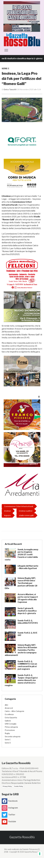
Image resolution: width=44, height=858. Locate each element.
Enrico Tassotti (10, 89)
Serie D (8, 743)
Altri (6, 705)
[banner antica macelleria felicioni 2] (22, 273)
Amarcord (9, 708)
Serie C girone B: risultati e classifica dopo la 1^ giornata (27, 611)
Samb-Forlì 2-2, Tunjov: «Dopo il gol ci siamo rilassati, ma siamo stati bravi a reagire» (21, 680)
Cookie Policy (18, 786)
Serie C (5, 68)
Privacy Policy (7, 786)
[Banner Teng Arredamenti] (22, 371)
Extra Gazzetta (11, 718)
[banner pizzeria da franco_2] (22, 414)
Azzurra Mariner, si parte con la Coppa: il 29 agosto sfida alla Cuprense (28, 598)
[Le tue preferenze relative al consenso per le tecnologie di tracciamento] (39, 853)
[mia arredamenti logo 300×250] (22, 484)
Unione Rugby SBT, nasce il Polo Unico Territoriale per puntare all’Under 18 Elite (21, 583)
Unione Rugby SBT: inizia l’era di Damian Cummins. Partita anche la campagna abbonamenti (21, 650)
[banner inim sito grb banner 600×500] (22, 16)
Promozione (10, 730)
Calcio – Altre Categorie (14, 711)
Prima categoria (11, 727)
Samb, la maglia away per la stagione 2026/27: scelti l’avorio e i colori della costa (21, 554)
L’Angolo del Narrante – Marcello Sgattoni (28, 567)
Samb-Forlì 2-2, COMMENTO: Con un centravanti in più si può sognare (27, 665)
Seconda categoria (12, 736)
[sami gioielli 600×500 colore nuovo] (22, 306)
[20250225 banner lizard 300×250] (22, 174)
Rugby (7, 733)
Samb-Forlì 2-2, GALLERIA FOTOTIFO (28, 621)
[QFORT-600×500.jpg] (22, 141)
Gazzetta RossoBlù (22, 837)
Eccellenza (9, 714)
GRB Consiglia (10, 724)
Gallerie (8, 721)
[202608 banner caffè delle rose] (22, 447)
